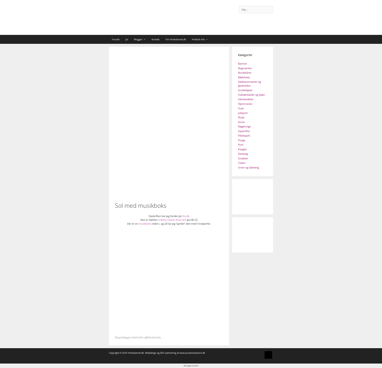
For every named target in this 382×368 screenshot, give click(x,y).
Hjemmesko (245, 104)
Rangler (242, 149)
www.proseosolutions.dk (192, 352)
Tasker (242, 163)
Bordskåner (245, 72)
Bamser (242, 63)
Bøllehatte (244, 77)
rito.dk (185, 216)
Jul (126, 39)
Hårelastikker (246, 99)
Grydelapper (245, 90)
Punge (241, 140)
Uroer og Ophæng (248, 167)
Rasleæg (243, 153)
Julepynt (243, 113)
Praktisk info (198, 39)
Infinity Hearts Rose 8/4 (172, 219)
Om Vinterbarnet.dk (175, 39)
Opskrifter (244, 131)
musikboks (145, 223)
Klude (241, 117)
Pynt (240, 144)
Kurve (241, 122)
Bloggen (138, 39)
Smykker (243, 158)
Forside (116, 39)
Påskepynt (244, 135)
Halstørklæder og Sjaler (251, 94)
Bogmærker (245, 68)
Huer (241, 108)
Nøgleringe (244, 126)
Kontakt (156, 39)
